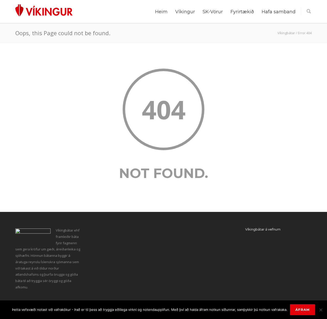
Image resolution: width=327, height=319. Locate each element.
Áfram (302, 310)
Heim (161, 12)
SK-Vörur (213, 12)
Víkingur (185, 12)
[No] (320, 309)
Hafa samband (279, 12)
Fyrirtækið (242, 12)
